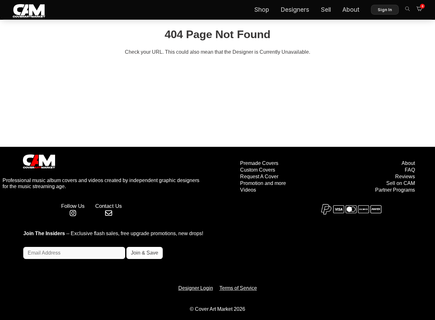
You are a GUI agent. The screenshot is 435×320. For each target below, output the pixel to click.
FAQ (410, 170)
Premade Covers (259, 163)
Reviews (405, 176)
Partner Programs (395, 190)
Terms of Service (238, 288)
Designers (295, 10)
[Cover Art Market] (24, 10)
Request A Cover (259, 176)
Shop (261, 10)
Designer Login (195, 288)
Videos (248, 190)
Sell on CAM (400, 183)
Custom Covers (257, 170)
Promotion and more (263, 183)
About (351, 10)
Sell (326, 10)
